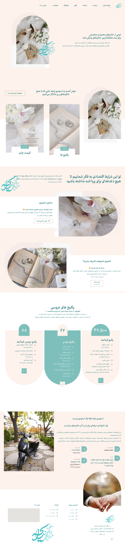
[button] (112, 539)
